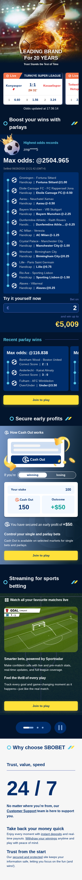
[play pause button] (60, 728)
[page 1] (37, 727)
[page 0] (28, 727)
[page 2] (43, 727)
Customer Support (21, 811)
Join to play (41, 400)
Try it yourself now (22, 298)
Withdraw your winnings (41, 838)
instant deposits (51, 834)
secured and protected (28, 857)
